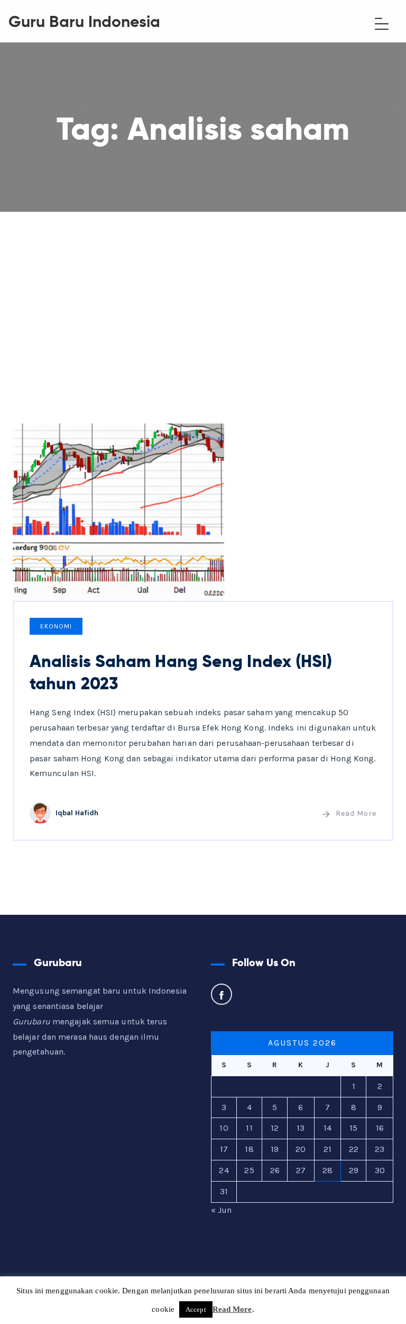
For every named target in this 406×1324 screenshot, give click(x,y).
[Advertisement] (203, 291)
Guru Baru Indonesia (84, 21)
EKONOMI (56, 626)
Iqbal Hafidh (77, 812)
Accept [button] (196, 1309)
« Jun (221, 1210)
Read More (356, 813)
